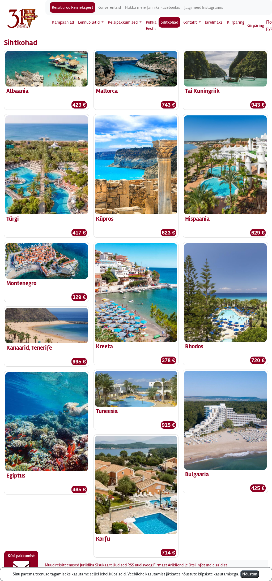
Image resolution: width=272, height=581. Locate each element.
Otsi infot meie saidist (208, 565)
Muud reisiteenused (62, 565)
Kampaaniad (63, 22)
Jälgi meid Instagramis (203, 7)
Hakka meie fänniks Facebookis (152, 7)
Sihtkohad (169, 22)
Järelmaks (214, 22)
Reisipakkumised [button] (123, 22)
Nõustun (249, 574)
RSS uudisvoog (140, 565)
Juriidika (87, 565)
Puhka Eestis (151, 25)
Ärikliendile (178, 565)
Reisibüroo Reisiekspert (72, 7)
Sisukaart (103, 565)
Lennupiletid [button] (89, 22)
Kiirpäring (235, 22)
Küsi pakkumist (21, 555)
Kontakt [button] (190, 22)
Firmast (160, 565)
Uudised (120, 565)
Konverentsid (109, 7)
